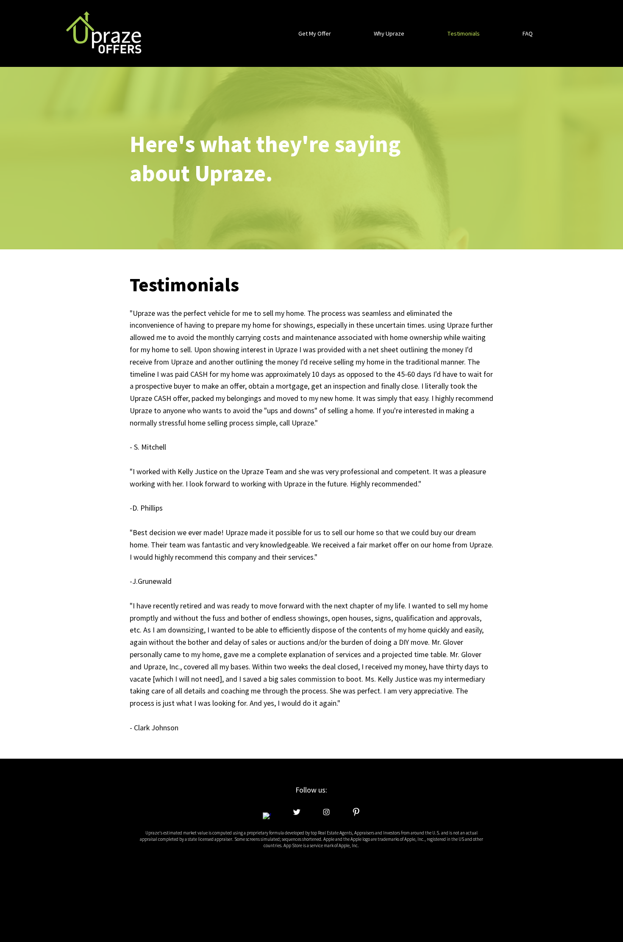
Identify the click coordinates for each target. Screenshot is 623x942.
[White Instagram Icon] (326, 812)
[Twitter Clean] (296, 812)
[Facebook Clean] (267, 816)
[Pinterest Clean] (356, 812)
